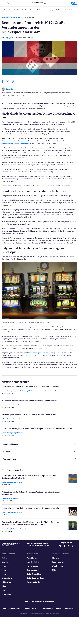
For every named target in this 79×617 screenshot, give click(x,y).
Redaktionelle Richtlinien (52, 608)
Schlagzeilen (15, 529)
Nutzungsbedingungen (11, 608)
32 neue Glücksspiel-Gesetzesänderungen (41, 353)
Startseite (5, 10)
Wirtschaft (16, 17)
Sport (42, 391)
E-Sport (4, 419)
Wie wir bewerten (58, 566)
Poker (24, 391)
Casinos (4, 391)
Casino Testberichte (34, 574)
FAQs (54, 570)
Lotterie (18, 391)
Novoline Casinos (33, 562)
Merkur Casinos (32, 566)
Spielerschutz (35, 391)
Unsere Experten (58, 562)
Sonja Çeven (9, 38)
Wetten (47, 391)
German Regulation (15, 10)
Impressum (69, 608)
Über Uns (55, 558)
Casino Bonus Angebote (35, 578)
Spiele (28, 391)
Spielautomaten (32, 570)
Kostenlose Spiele (33, 582)
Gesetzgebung (7, 17)
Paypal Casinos (32, 558)
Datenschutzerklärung (31, 608)
